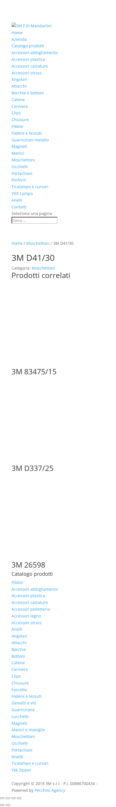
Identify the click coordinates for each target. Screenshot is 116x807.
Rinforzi (19, 180)
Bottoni (18, 656)
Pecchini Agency (50, 790)
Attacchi (19, 86)
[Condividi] (13, 798)
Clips (16, 112)
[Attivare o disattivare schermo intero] (8, 798)
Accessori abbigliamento (35, 52)
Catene (18, 99)
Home (17, 32)
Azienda (19, 39)
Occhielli (20, 166)
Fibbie (17, 126)
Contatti (19, 207)
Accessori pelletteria (31, 609)
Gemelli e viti (24, 703)
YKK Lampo (22, 193)
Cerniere (20, 106)
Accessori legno (26, 616)
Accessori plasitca (28, 595)
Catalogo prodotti (28, 45)
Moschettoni (23, 160)
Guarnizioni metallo (30, 140)
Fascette (19, 689)
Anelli (17, 200)
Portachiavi (22, 173)
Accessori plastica (28, 59)
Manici (18, 153)
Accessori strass (27, 72)
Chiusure (20, 119)
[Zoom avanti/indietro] (2, 798)
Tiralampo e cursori (30, 186)
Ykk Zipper (21, 770)
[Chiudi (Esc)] (19, 798)
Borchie (19, 649)
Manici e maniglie (28, 729)
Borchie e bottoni (28, 92)
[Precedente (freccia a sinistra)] (2, 805)
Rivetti (17, 756)
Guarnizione (23, 709)
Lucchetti (20, 716)
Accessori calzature (30, 66)
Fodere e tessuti (27, 133)
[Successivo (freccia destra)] (8, 805)
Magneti (19, 146)
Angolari (19, 79)
